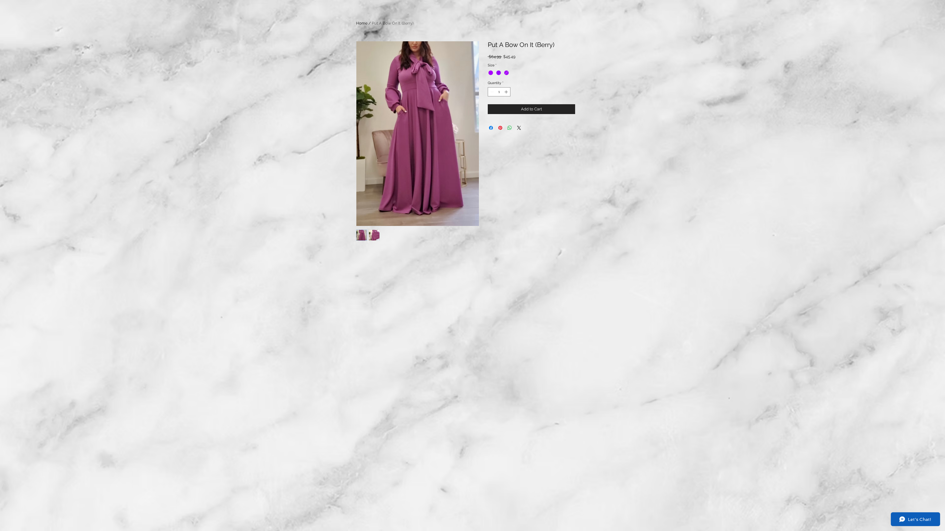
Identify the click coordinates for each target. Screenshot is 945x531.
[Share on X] (519, 128)
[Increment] (507, 92)
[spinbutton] (499, 92)
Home (361, 23)
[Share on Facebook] (491, 128)
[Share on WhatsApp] (510, 128)
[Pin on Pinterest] (500, 128)
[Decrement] (491, 92)
